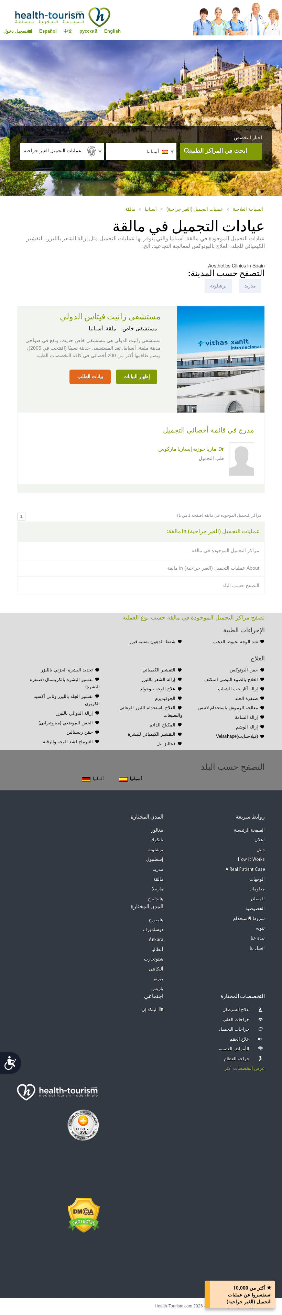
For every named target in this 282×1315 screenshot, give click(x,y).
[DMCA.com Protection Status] (84, 1215)
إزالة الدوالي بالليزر (74, 713)
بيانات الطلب (90, 376)
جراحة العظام (237, 1059)
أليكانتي (156, 969)
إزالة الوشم (247, 727)
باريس (157, 989)
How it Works (251, 859)
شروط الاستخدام (249, 919)
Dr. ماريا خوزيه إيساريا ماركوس (191, 449)
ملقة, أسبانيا (102, 328)
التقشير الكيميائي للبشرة (151, 734)
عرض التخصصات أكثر (245, 1068)
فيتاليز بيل (165, 743)
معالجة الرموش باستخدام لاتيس (228, 707)
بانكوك (157, 840)
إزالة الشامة (246, 717)
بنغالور (157, 830)
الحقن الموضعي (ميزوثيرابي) (66, 722)
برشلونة (155, 850)
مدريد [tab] (250, 285)
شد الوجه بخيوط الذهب (235, 641)
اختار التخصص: (247, 137)
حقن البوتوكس (244, 669)
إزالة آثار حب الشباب (238, 688)
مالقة (130, 209)
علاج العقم (240, 1039)
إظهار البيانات (136, 376)
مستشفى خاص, (138, 328)
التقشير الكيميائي (158, 669)
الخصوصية (255, 909)
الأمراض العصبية (234, 1049)
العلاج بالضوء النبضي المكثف (231, 679)
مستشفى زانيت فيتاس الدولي (110, 316)
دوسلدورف (153, 930)
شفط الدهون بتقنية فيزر (152, 641)
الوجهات (257, 879)
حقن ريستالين (79, 732)
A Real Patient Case (245, 869)
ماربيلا (157, 889)
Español (48, 31)
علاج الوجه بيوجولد (157, 688)
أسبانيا (151, 209)
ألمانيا (98, 778)
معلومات (257, 889)
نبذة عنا (258, 938)
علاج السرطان (236, 1010)
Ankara (156, 940)
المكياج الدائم (162, 724)
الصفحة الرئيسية (249, 830)
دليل (261, 850)
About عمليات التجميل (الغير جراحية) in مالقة (213, 568)
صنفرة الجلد (246, 698)
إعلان (259, 840)
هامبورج (156, 920)
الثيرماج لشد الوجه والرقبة (68, 741)
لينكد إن (149, 1010)
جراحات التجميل (234, 1029)
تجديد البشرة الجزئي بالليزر (67, 669)
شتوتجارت (153, 959)
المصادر (257, 899)
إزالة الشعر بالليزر (158, 679)
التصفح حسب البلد (241, 585)
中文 (68, 31)
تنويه (260, 928)
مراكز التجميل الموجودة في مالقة (225, 550)
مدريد (158, 869)
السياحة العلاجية (248, 209)
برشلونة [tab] (218, 285)
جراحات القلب (236, 1020)
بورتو (158, 979)
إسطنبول (154, 859)
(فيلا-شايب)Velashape (237, 736)
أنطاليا (157, 949)
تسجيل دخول (15, 31)
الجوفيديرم (165, 698)
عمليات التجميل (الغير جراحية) (194, 209)
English (112, 31)
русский (88, 31)
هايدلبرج (155, 899)
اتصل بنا (257, 948)
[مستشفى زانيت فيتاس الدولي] (220, 358)
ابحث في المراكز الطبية (218, 150)
